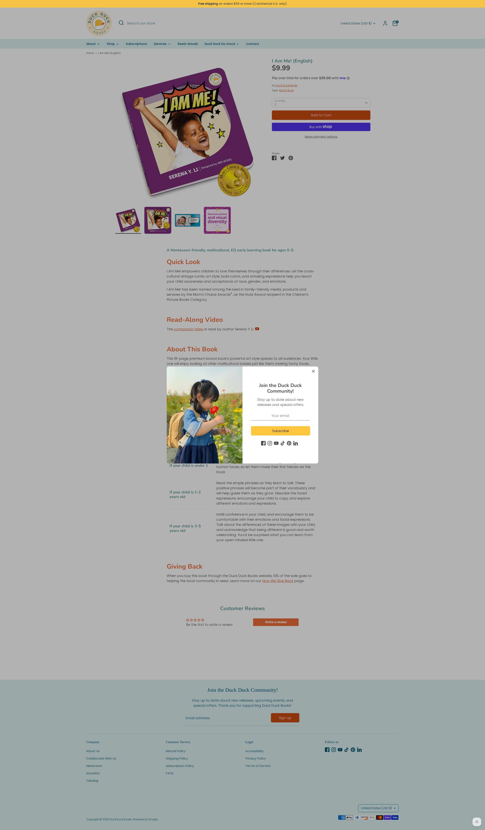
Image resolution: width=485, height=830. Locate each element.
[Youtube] (276, 443)
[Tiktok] (282, 443)
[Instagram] (270, 443)
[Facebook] (263, 443)
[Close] (313, 371)
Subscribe (280, 430)
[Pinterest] (289, 443)
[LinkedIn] (295, 443)
